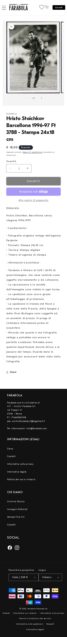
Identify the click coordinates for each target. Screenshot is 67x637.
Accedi (59, 7)
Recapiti (50, 624)
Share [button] (13, 372)
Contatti (11, 456)
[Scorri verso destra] (41, 98)
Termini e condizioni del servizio (35, 618)
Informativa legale (16, 471)
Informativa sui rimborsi (25, 613)
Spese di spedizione (32, 152)
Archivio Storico (16, 501)
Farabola (32, 609)
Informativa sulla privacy (20, 464)
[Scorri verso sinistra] (26, 98)
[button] (4, 8)
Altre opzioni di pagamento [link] (33, 200)
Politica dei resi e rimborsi (21, 479)
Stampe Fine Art (16, 516)
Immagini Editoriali (17, 509)
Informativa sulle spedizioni (29, 624)
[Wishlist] (42, 7)
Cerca (10, 448)
